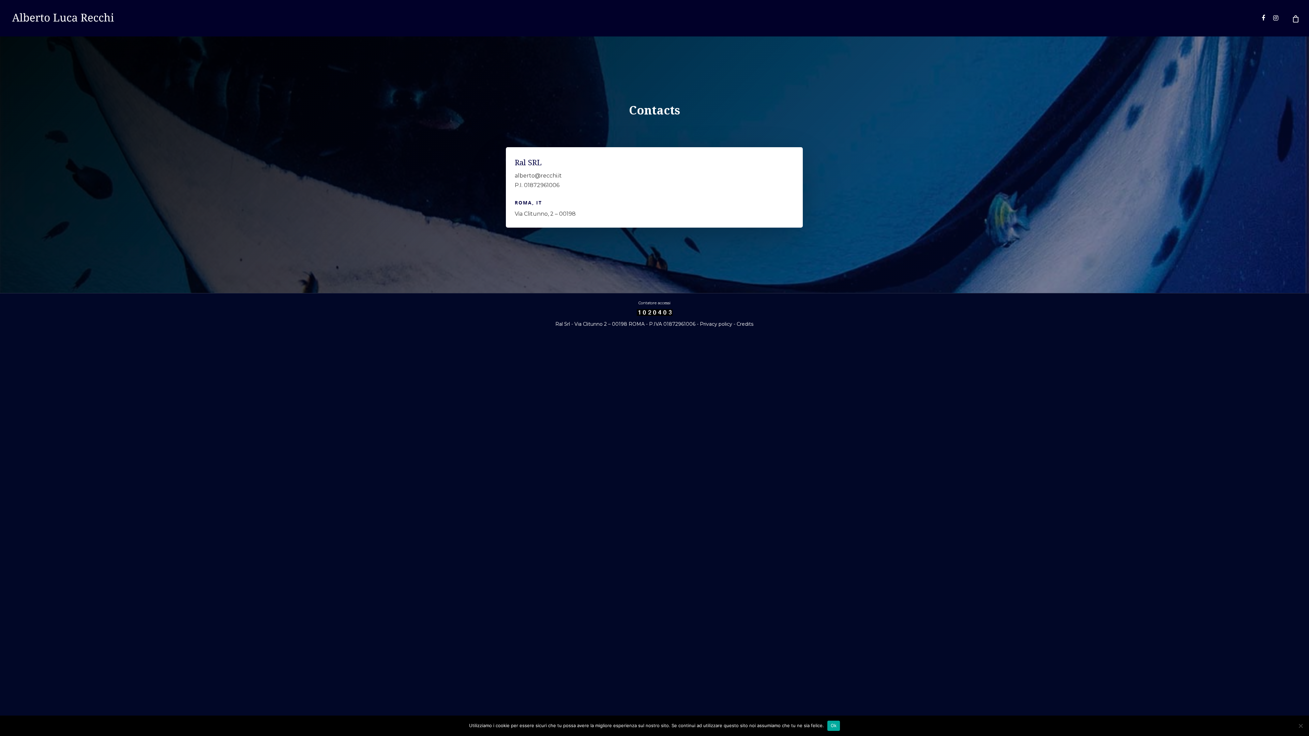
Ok (834, 725)
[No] (1300, 725)
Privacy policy (716, 324)
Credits (745, 324)
